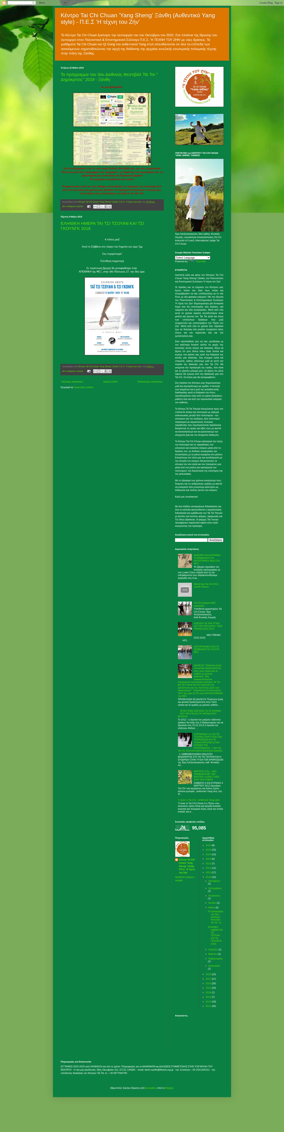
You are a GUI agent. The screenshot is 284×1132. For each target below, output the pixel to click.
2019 (209, 877)
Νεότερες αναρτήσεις (72, 381)
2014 (209, 992)
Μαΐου (212, 907)
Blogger (169, 1088)
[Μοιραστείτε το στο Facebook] (106, 207)
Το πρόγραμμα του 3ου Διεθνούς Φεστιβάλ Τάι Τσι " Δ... (215, 917)
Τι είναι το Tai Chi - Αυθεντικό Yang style (199, 800)
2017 (209, 979)
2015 (209, 988)
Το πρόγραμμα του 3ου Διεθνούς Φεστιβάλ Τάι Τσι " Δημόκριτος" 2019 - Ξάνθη (109, 77)
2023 (209, 859)
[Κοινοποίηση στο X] (102, 207)
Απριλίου (213, 949)
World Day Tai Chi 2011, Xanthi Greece (206, 585)
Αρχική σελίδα (110, 381)
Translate (201, 261)
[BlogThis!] (99, 207)
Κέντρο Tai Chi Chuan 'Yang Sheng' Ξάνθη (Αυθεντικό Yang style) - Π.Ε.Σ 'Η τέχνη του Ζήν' (138, 18)
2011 (209, 1006)
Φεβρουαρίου (215, 958)
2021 (209, 868)
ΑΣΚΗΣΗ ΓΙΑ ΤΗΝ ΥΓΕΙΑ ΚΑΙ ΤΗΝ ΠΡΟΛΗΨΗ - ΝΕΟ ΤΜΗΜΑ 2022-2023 (208, 626)
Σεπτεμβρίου (215, 888)
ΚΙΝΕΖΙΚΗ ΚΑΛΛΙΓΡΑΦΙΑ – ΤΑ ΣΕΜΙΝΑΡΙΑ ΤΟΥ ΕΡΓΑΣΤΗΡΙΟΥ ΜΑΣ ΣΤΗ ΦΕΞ (208, 559)
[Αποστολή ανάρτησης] (88, 206)
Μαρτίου (213, 954)
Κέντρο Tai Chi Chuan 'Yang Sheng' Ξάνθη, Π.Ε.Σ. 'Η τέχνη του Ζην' (187, 866)
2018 (209, 974)
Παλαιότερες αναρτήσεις (149, 381)
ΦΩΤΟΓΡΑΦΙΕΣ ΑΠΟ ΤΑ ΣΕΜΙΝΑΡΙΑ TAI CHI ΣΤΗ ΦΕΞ (206, 649)
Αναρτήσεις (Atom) (83, 387)
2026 (209, 845)
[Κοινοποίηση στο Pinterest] (110, 207)
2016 (209, 983)
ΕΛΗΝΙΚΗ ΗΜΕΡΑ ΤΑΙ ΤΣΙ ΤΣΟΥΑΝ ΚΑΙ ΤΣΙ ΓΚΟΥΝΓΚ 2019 (215, 935)
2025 (209, 849)
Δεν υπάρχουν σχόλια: (73, 206)
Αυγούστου (214, 895)
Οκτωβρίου (214, 881)
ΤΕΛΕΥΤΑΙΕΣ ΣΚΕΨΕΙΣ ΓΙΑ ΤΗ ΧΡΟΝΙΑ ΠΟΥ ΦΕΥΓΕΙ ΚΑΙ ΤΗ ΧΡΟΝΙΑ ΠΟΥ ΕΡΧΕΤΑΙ (199, 714)
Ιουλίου (212, 903)
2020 (209, 872)
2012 (209, 1001)
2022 (209, 863)
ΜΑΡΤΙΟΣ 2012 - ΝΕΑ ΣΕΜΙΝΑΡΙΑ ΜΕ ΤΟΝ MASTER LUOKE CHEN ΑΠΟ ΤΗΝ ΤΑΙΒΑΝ (206, 775)
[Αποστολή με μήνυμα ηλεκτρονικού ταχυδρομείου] (95, 207)
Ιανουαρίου (214, 965)
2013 (209, 997)
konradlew (150, 1088)
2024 (209, 854)
